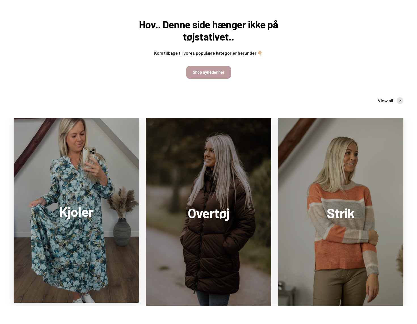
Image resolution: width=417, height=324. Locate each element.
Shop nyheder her (208, 72)
